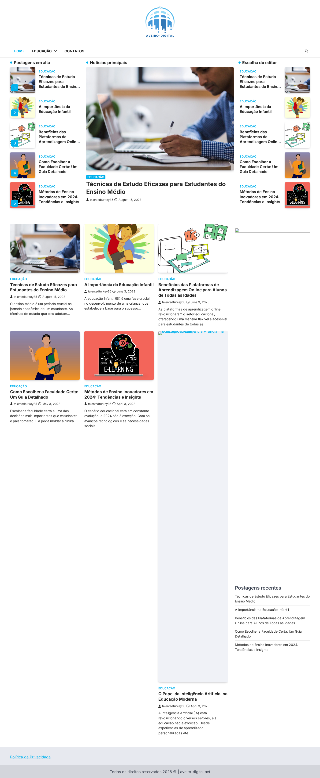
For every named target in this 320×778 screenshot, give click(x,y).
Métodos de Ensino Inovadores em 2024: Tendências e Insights (59, 196)
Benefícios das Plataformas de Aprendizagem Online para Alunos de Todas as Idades (59, 142)
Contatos (74, 51)
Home (19, 51)
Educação (42, 51)
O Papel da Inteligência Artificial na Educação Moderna (192, 696)
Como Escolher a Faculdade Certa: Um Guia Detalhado (58, 166)
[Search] (306, 51)
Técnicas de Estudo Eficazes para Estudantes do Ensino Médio (58, 84)
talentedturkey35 (101, 199)
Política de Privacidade (30, 757)
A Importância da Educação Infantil (55, 109)
